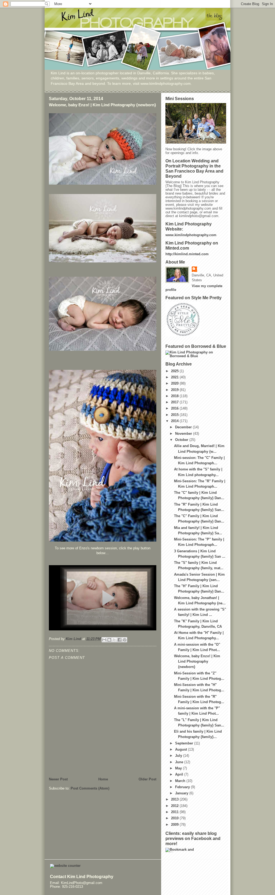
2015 (175, 415)
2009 (175, 825)
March (180, 781)
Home (103, 779)
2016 (175, 408)
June (179, 762)
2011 (175, 812)
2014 (175, 421)
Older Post (147, 779)
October (182, 440)
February (183, 787)
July (179, 756)
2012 (175, 806)
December (184, 427)
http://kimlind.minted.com (187, 254)
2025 (175, 371)
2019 (175, 390)
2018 (175, 396)
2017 (175, 402)
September (184, 743)
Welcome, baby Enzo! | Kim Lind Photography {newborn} (197, 661)
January (182, 793)
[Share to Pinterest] (124, 639)
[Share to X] (114, 639)
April (179, 774)
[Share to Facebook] (119, 639)
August (181, 749)
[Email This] (104, 639)
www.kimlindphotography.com (190, 235)
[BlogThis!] (109, 639)
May (179, 768)
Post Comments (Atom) (90, 788)
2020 (175, 383)
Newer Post (58, 779)
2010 (175, 818)
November (184, 434)
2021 (175, 377)
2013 (175, 799)
